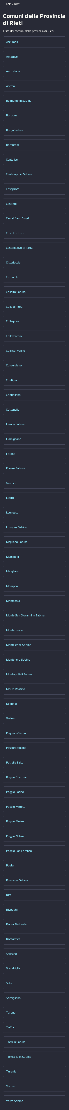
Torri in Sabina (15, 1042)
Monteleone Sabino (18, 645)
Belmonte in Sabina (18, 100)
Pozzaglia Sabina (17, 880)
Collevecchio (14, 336)
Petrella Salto (14, 762)
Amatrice (12, 56)
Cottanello (12, 409)
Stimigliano (13, 998)
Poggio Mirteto (15, 806)
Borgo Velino (14, 130)
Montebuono (14, 630)
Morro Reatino (15, 689)
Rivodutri (12, 909)
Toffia (10, 1027)
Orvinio (10, 718)
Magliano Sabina (16, 542)
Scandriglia (13, 968)
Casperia (11, 203)
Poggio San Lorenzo (19, 851)
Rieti (9, 895)
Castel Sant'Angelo (18, 218)
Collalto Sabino (16, 292)
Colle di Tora (14, 306)
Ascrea (10, 86)
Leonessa (12, 512)
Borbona (11, 115)
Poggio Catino (15, 792)
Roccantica (13, 939)
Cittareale (12, 277)
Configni (11, 380)
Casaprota (12, 189)
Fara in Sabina (15, 424)
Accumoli (12, 42)
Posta (10, 865)
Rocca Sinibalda (16, 924)
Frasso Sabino (15, 468)
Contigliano (13, 395)
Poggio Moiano (15, 821)
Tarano (10, 1012)
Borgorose (13, 145)
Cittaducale (13, 262)
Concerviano (14, 365)
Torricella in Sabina (18, 1056)
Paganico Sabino (16, 733)
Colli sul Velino (15, 350)
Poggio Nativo (15, 836)
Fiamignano (13, 439)
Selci (9, 983)
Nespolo (11, 704)
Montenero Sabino (18, 659)
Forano (10, 453)
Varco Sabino (14, 1101)
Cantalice (12, 159)
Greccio (10, 483)
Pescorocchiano (16, 747)
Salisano (11, 954)
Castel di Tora (15, 233)
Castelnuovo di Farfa (19, 247)
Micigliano (12, 571)
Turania (11, 1071)
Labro (10, 497)
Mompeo (12, 586)
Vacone (10, 1086)
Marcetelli (12, 556)
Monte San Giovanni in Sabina (25, 615)
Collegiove (12, 321)
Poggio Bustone (16, 777)
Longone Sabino (16, 527)
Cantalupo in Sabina (19, 174)
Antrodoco (13, 71)
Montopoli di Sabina (19, 674)
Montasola (13, 601)
